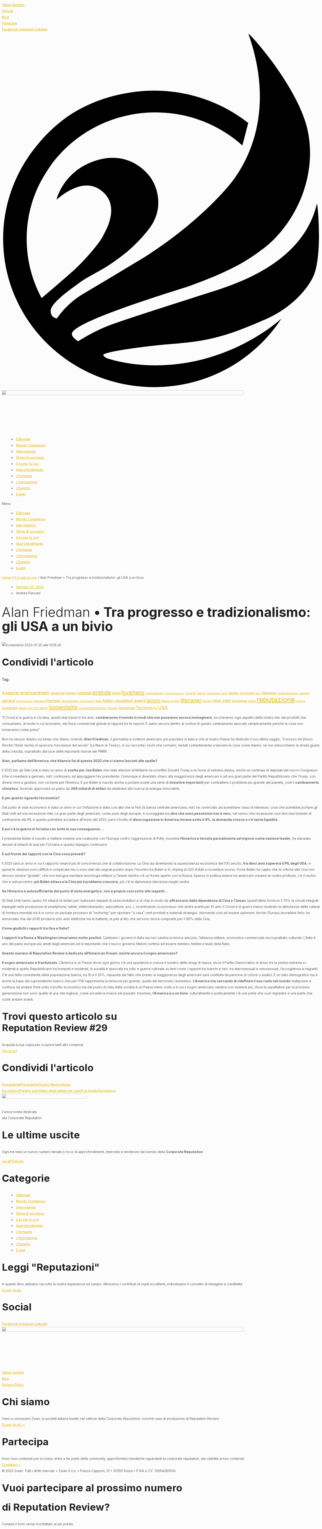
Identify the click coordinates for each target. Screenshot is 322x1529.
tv (155, 708)
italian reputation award (124, 700)
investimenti (87, 701)
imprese (53, 700)
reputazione (276, 699)
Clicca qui (9, 1051)
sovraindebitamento (92, 708)
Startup (112, 708)
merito (206, 701)
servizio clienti (38, 708)
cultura (201, 693)
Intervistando (26, 451)
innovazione (69, 701)
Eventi (20, 494)
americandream (35, 692)
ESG (258, 693)
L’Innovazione (26, 482)
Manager (190, 700)
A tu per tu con (27, 464)
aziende (101, 692)
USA (163, 707)
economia (247, 693)
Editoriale (23, 439)
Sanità (22, 708)
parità (252, 701)
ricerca (300, 701)
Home (6, 577)
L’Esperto (23, 488)
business (133, 692)
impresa (39, 701)
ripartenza (9, 708)
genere (8, 700)
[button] (161, 504)
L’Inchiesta (24, 476)
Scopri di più (11, 1290)
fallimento (269, 693)
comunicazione (174, 693)
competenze (154, 693)
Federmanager (288, 693)
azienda (84, 693)
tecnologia (126, 708)
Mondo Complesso (30, 445)
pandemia (239, 701)
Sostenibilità (63, 707)
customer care (217, 693)
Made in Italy (170, 701)
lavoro (153, 700)
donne (233, 693)
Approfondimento (29, 470)
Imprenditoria (24, 701)
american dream (64, 693)
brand (116, 693)
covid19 (190, 693)
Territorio (144, 707)
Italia (98, 701)
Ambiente (10, 693)
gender (304, 693)
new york (221, 700)
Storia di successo (30, 457)
